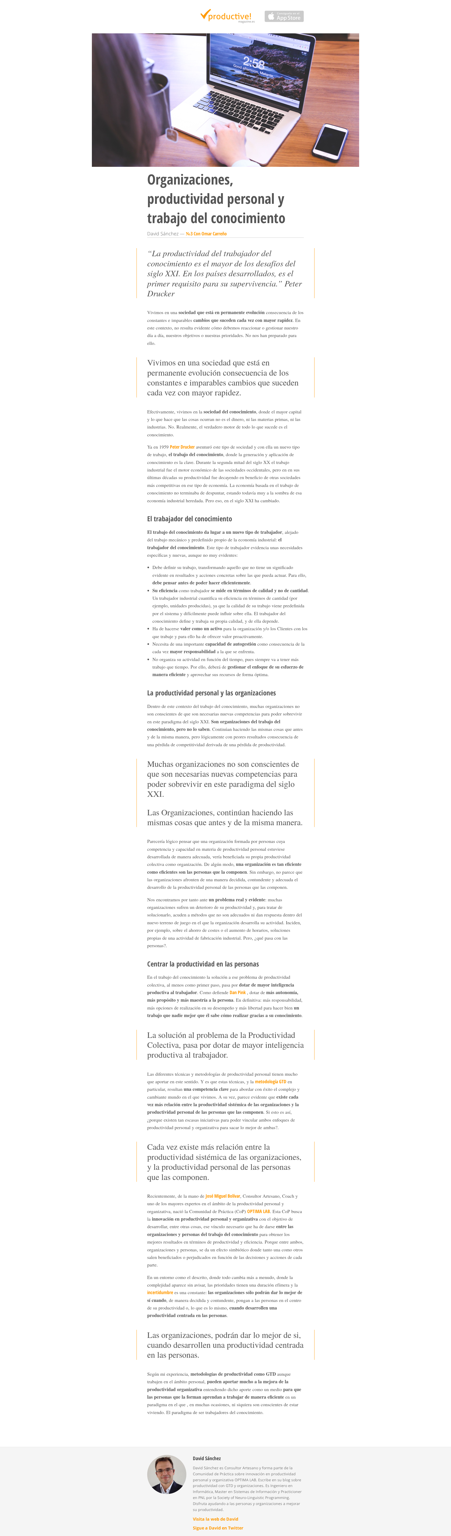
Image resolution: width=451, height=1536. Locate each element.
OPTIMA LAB (258, 1211)
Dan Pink (238, 992)
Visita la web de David (215, 1519)
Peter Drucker (182, 447)
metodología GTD (270, 1081)
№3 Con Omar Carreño (206, 233)
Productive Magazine (225, 16)
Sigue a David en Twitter (218, 1528)
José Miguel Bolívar (223, 1196)
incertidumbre (160, 1292)
